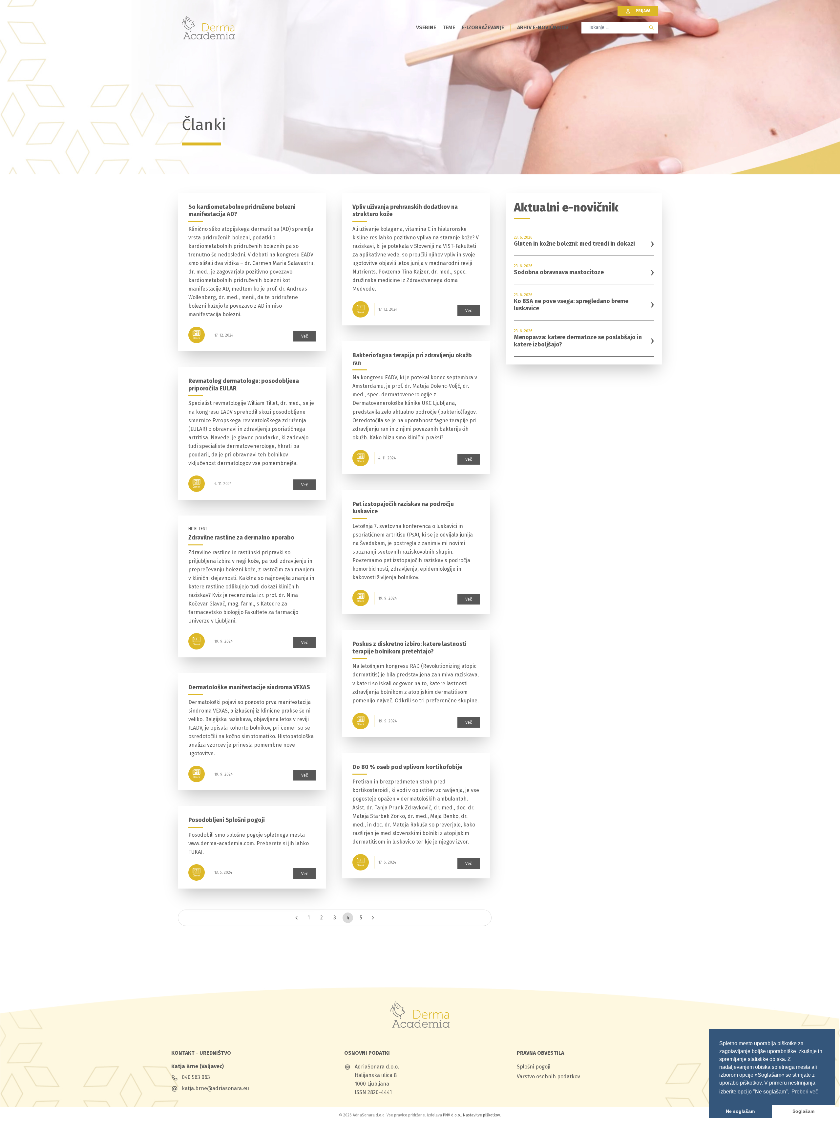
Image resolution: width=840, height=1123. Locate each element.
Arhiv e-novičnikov (542, 27)
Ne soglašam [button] (740, 1111)
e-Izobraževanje (483, 27)
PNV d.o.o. (452, 1115)
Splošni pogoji (533, 1067)
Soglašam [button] (803, 1111)
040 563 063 (196, 1077)
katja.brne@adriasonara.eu (215, 1088)
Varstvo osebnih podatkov (548, 1076)
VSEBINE (426, 27)
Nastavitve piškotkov (481, 1115)
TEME (449, 27)
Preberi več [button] (804, 1091)
